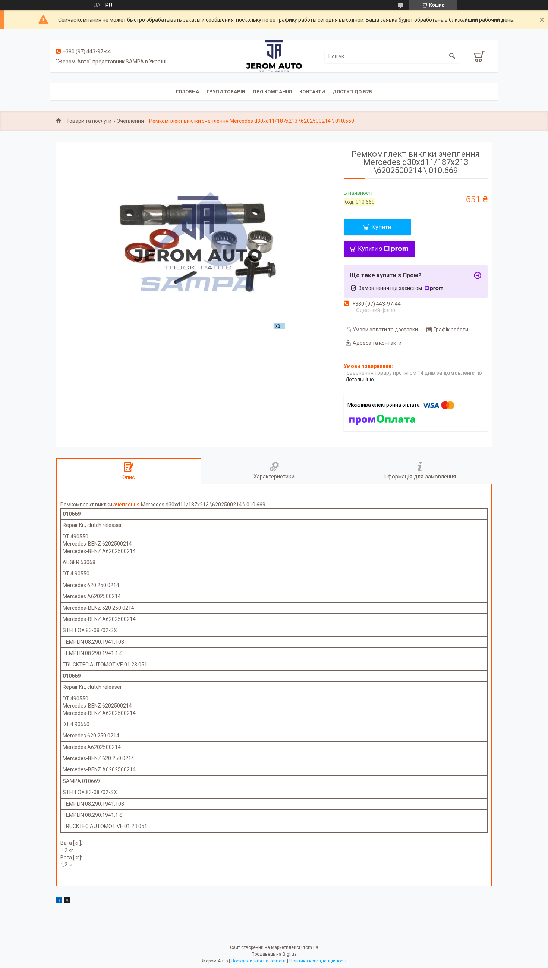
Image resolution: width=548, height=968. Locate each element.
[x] (67, 902)
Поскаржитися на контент (258, 961)
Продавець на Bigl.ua (274, 954)
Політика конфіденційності (317, 961)
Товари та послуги (88, 121)
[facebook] (59, 902)
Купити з (370, 248)
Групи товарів (226, 91)
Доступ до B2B (352, 91)
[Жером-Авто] (274, 56)
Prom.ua (309, 947)
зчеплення (126, 505)
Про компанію (272, 91)
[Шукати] (452, 56)
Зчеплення (130, 121)
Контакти (312, 91)
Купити (381, 227)
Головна (187, 91)
